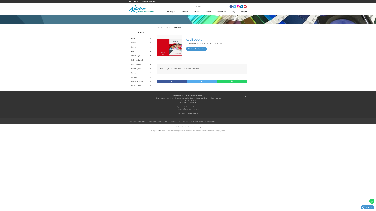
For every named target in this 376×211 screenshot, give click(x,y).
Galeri (208, 11)
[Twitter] (234, 6)
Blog (233, 11)
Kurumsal (184, 11)
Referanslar (221, 11)
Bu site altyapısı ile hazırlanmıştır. (188, 127)
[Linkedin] (241, 6)
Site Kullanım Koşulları (154, 121)
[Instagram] (238, 6)
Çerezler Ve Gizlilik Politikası (137, 121)
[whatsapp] (232, 81)
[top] (245, 96)
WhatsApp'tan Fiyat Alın (196, 49)
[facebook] (172, 81)
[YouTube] (245, 6)
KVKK (166, 121)
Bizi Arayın (369, 207)
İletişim (244, 11)
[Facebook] (231, 6)
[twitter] (202, 81)
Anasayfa (171, 11)
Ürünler (197, 11)
